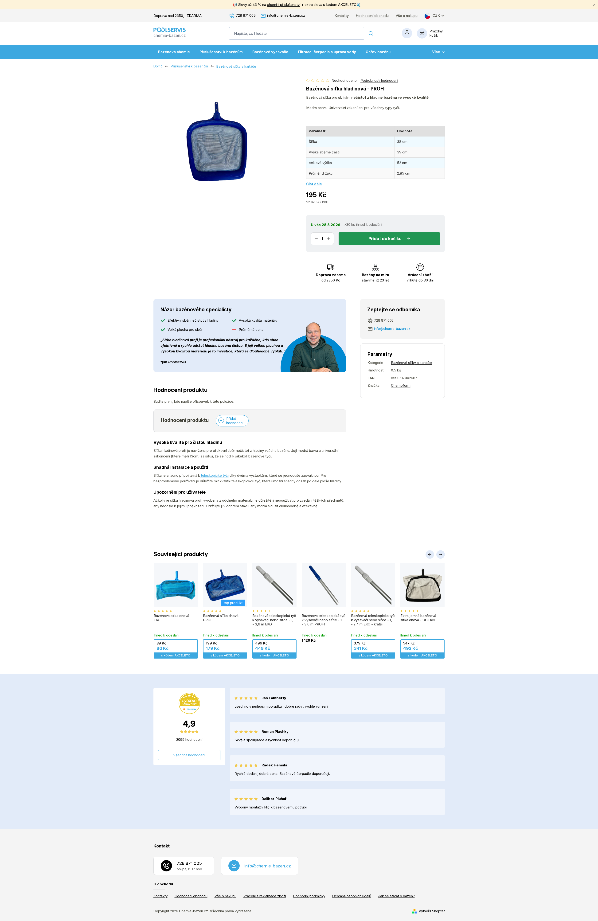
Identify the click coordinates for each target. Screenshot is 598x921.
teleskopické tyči (214, 475)
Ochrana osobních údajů (351, 896)
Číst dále (314, 184)
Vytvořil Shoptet (432, 911)
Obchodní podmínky (309, 896)
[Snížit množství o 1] (316, 239)
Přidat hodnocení (234, 420)
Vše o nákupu (407, 16)
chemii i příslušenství (283, 4)
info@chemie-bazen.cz (286, 15)
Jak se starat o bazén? (396, 896)
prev (430, 554)
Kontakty (342, 16)
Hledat (371, 33)
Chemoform (400, 385)
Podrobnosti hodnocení (379, 80)
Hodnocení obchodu (372, 16)
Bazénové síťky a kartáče (411, 362)
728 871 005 (246, 15)
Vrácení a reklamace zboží (264, 896)
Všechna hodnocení (189, 755)
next (440, 554)
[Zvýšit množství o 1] (328, 239)
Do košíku (392, 238)
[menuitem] (174, 52)
